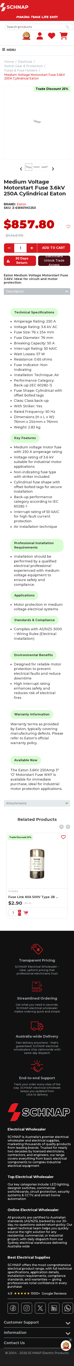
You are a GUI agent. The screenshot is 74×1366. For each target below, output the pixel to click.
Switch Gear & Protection (23, 66)
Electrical (25, 61)
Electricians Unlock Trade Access (54, 261)
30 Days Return (21, 261)
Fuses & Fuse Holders (20, 70)
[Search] (67, 27)
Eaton (21, 204)
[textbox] (39, 27)
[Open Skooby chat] (66, 1345)
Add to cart (53, 248)
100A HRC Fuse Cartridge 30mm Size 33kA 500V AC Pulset (40, 897)
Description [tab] (15, 291)
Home (9, 61)
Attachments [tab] (16, 803)
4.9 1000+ (37, 1293)
